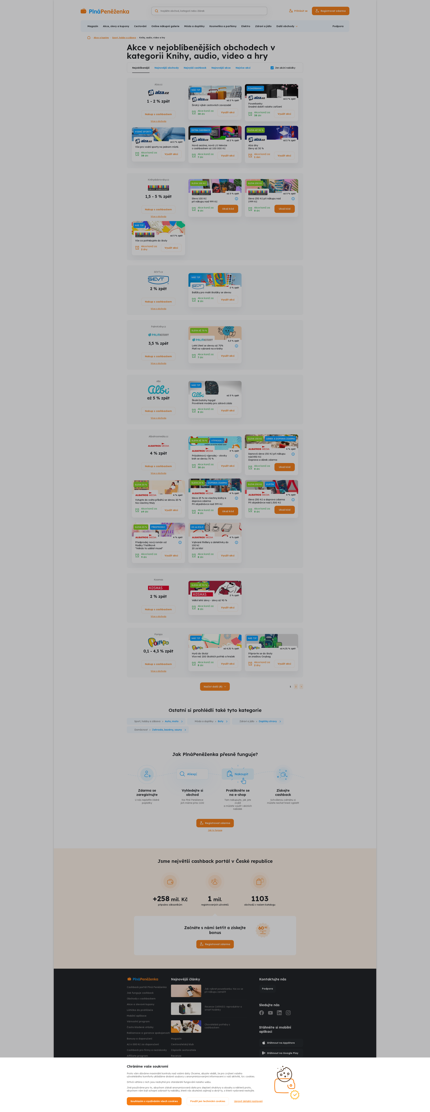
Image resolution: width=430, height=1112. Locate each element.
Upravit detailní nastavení (248, 1101)
